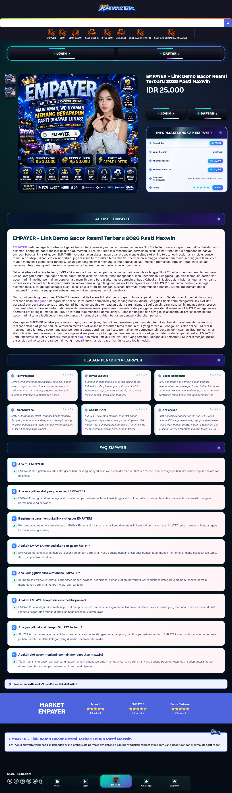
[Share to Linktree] (22, 781)
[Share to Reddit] (35, 781)
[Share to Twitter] (9, 781)
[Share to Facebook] (16, 781)
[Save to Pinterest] (28, 781)
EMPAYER (20, 247)
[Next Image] (135, 134)
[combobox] (112, 23)
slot (80, 337)
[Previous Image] (21, 134)
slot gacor (41, 301)
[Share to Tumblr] (41, 781)
